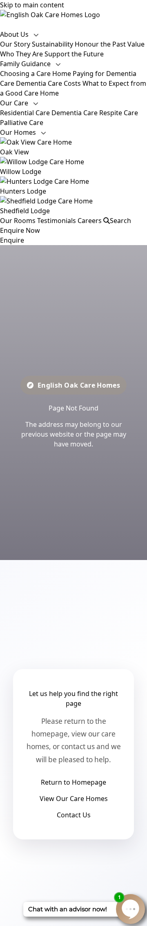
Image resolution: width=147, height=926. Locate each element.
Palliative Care (21, 122)
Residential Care (25, 112)
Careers (90, 220)
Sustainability (52, 44)
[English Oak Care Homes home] (73, 15)
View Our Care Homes (74, 798)
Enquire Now (20, 230)
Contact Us (74, 814)
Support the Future (74, 53)
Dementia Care (74, 112)
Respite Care (118, 112)
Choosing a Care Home (35, 73)
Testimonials (56, 220)
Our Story (15, 44)
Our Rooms (18, 220)
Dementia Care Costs (48, 83)
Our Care (15, 102)
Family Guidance (26, 63)
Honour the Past (100, 44)
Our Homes (19, 132)
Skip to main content (32, 4)
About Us (15, 34)
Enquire (12, 240)
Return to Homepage (73, 782)
